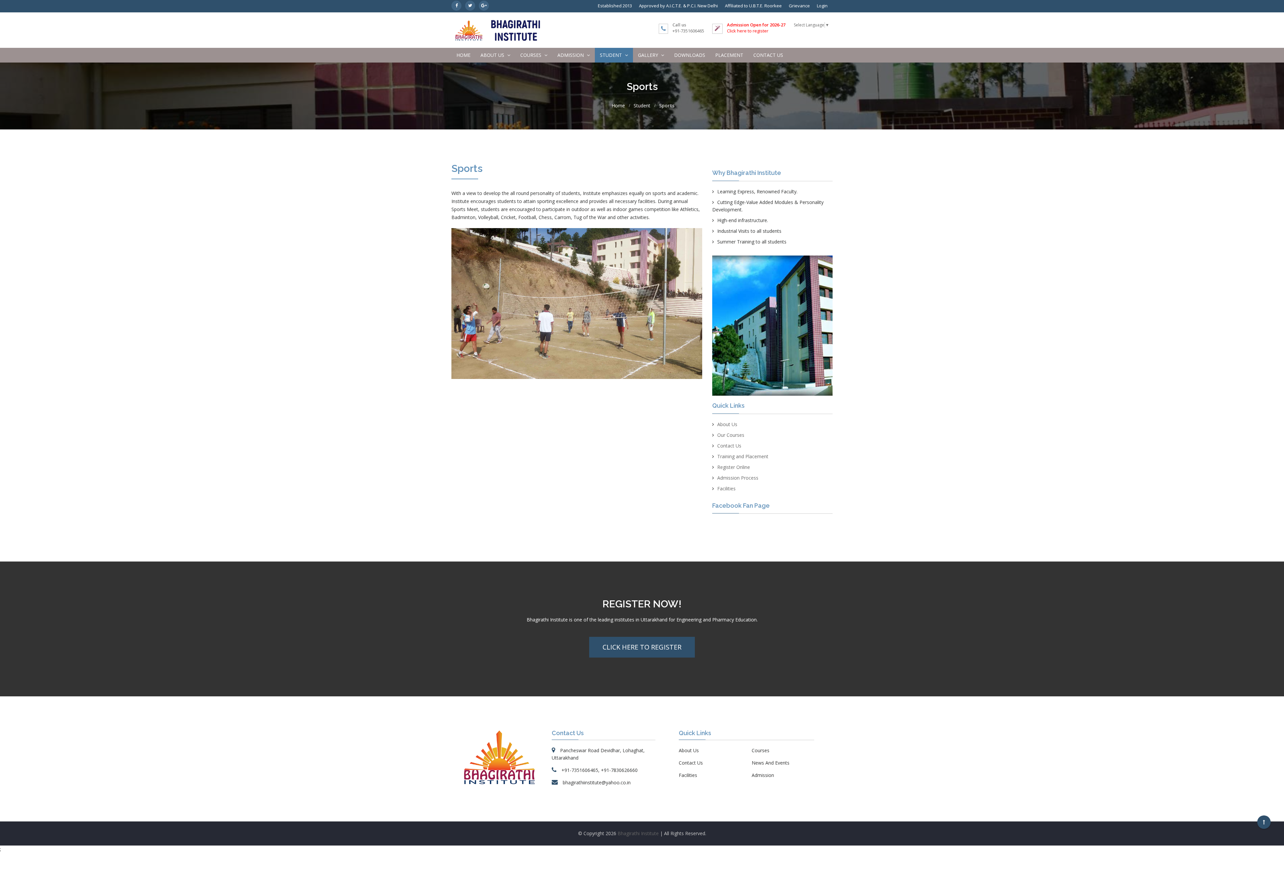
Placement (729, 55)
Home (463, 55)
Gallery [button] (648, 55)
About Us (727, 424)
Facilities (726, 488)
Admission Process (737, 478)
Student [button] (611, 55)
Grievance (799, 6)
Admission (763, 775)
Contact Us (768, 55)
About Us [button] (493, 55)
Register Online (733, 467)
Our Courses (730, 435)
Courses (760, 750)
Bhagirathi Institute (638, 833)
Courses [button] (531, 55)
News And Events (770, 763)
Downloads (689, 55)
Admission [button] (571, 55)
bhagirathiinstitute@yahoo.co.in (597, 782)
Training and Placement (742, 456)
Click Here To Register (642, 647)
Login (822, 6)
